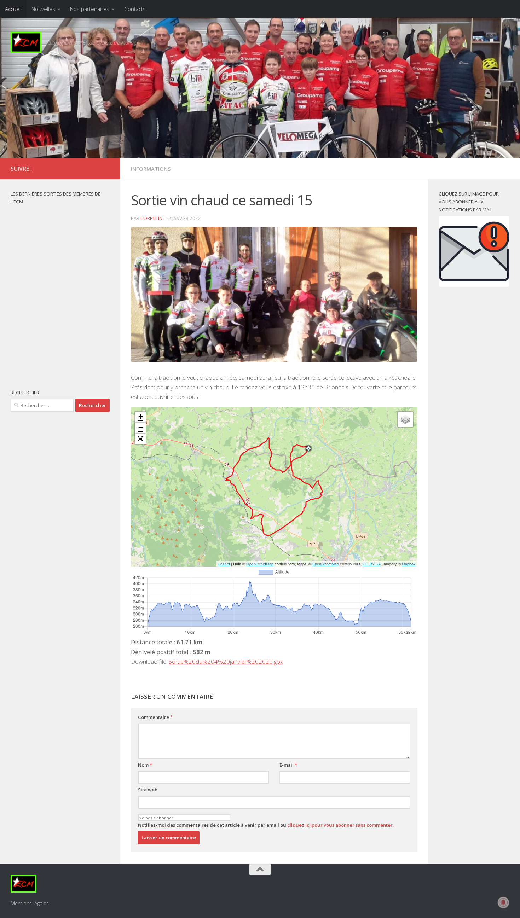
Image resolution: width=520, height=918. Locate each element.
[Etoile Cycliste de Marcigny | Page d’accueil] (26, 42)
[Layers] (405, 419)
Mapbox (409, 564)
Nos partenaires (89, 8)
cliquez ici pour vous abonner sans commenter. (340, 825)
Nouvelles (43, 8)
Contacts (135, 8)
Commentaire (155, 717)
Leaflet (224, 564)
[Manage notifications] (503, 902)
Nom (145, 765)
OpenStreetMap (259, 564)
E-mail (288, 765)
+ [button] (140, 416)
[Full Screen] (140, 439)
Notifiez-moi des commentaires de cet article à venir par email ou (266, 825)
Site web (147, 789)
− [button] (140, 427)
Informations (151, 168)
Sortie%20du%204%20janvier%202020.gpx (226, 661)
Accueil (13, 8)
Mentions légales (30, 903)
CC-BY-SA (372, 564)
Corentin (151, 218)
